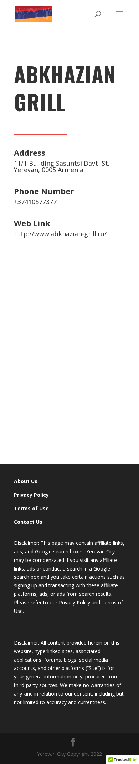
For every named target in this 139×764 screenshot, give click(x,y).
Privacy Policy (31, 494)
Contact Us (28, 521)
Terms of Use (31, 508)
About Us (25, 481)
